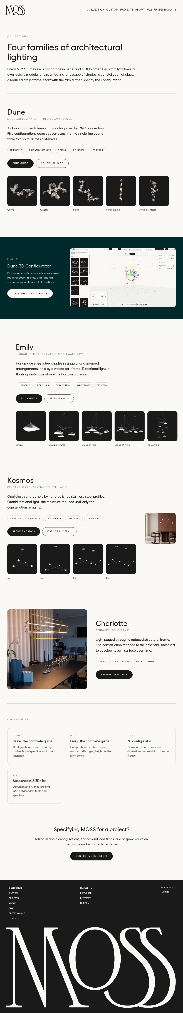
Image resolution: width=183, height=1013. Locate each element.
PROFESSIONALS (17, 913)
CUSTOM (13, 893)
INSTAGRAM (86, 893)
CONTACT (14, 918)
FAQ (11, 908)
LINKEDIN (84, 903)
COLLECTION (15, 888)
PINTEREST (85, 898)
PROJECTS (14, 898)
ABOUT (12, 903)
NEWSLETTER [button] (86, 888)
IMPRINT (165, 892)
